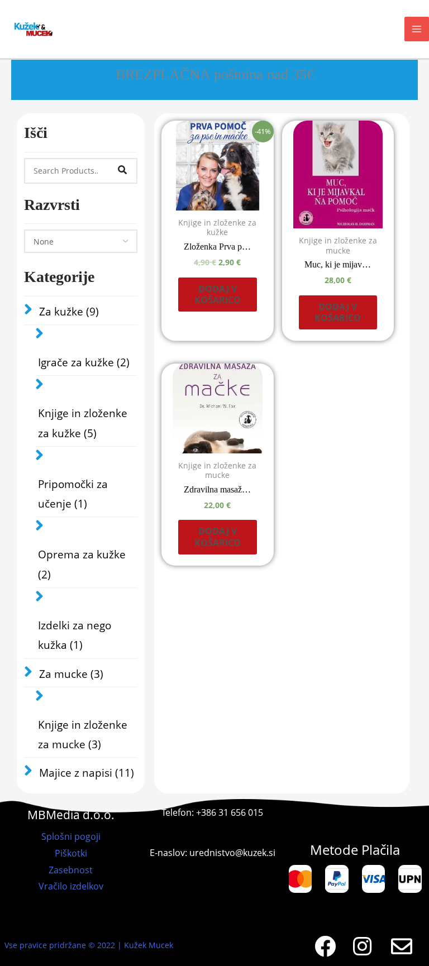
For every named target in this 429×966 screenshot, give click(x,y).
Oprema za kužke (82, 564)
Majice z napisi (86, 773)
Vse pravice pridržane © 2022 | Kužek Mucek (88, 945)
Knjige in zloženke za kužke (82, 423)
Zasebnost (71, 870)
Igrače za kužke (84, 362)
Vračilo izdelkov (71, 886)
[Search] (122, 171)
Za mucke (71, 674)
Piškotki (71, 853)
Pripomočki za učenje (73, 494)
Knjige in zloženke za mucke (82, 735)
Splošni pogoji (71, 836)
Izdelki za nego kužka (74, 635)
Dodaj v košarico (217, 295)
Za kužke (69, 311)
